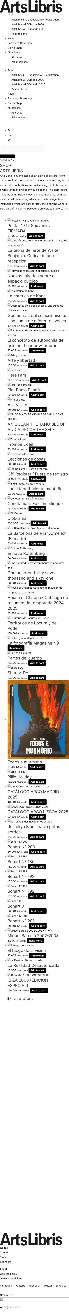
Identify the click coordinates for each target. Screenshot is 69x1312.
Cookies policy (8, 1273)
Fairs (10, 14)
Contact (5, 1252)
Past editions (19, 33)
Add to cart (36, 235)
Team (3, 1257)
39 (20, 998)
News (11, 38)
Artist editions (19, 61)
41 (28, 998)
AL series (16, 57)
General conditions (11, 1278)
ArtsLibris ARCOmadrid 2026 (28, 29)
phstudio (14, 1307)
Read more (15, 648)
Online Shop (15, 47)
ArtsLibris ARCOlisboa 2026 (27, 24)
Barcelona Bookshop (20, 43)
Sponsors (5, 1261)
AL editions (14, 52)
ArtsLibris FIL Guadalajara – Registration (35, 19)
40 (24, 998)
